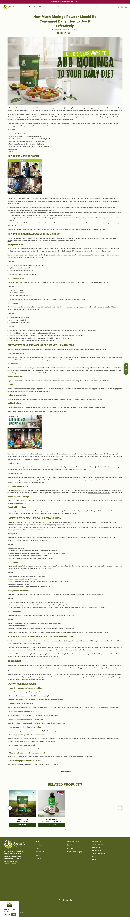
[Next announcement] (125, 1)
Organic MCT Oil (51, 819)
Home (38, 841)
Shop (37, 848)
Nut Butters (71, 845)
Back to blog (66, 772)
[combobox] (106, 7)
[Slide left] (10, 808)
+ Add (13, 914)
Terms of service (97, 844)
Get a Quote (126, 368)
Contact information (99, 853)
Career (38, 855)
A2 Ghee (70, 848)
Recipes (94, 859)
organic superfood (32, 525)
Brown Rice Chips (73, 841)
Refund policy (96, 847)
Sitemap (38, 859)
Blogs (94, 856)
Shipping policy (97, 850)
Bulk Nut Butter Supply (74, 852)
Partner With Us (41, 852)
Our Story (39, 845)
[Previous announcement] (5, 1)
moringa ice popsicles (44, 511)
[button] (21, 7)
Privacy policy (96, 841)
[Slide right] (120, 808)
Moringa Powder (22, 819)
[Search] (118, 7)
